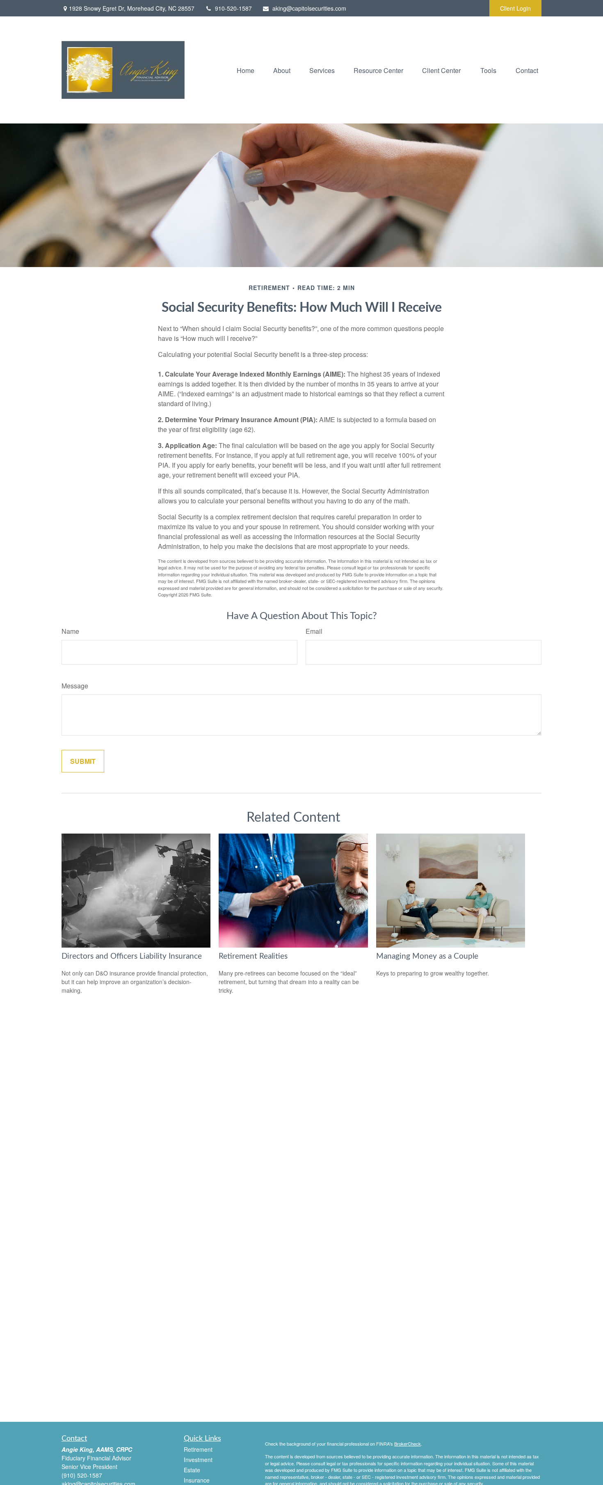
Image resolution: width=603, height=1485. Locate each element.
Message (75, 685)
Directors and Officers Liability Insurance (132, 956)
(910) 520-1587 (82, 1475)
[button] (245, 70)
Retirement (198, 1449)
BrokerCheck (407, 1443)
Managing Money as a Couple (427, 956)
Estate (192, 1470)
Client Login (515, 8)
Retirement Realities (253, 956)
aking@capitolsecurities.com (309, 8)
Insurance (197, 1480)
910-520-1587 (233, 8)
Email (314, 631)
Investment (198, 1459)
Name (70, 631)
